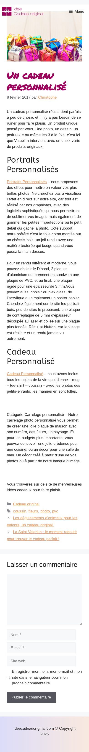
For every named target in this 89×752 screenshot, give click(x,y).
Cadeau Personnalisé (25, 374)
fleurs (33, 511)
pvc (55, 511)
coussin (19, 511)
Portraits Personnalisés (27, 182)
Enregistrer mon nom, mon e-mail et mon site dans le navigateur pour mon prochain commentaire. (47, 677)
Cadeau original (26, 504)
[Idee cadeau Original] (22, 11)
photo (45, 511)
